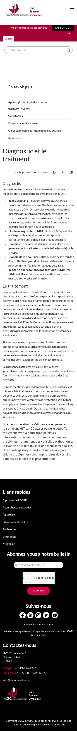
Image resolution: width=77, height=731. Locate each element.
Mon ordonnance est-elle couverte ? (30, 27)
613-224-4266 (20, 668)
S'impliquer (9, 536)
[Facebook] (54, 172)
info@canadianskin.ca (16, 680)
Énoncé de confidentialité (38, 624)
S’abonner (38, 590)
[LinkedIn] (71, 172)
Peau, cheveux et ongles (17, 507)
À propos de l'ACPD (15, 500)
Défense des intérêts (15, 522)
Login (68, 33)
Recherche (9, 529)
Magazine (9, 543)
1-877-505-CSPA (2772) (25, 672)
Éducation (9, 514)
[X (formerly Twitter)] (63, 172)
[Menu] (72, 10)
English (8, 38)
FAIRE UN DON (63, 27)
